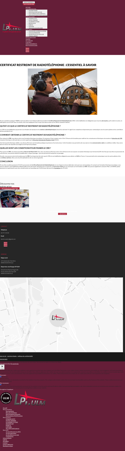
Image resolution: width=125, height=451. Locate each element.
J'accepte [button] (2, 364)
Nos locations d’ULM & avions (38, 15)
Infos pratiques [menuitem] (7, 438)
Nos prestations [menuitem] (7, 409)
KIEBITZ (31, 24)
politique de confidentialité (25, 356)
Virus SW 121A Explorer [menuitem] (12, 428)
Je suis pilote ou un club (36, 34)
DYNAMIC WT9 (33, 18)
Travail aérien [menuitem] (9, 436)
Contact (28, 42)
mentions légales (12, 356)
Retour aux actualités (10, 188)
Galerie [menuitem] (5, 439)
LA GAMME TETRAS (34, 21)
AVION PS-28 (32, 23)
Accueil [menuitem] (5, 408)
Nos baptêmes (33, 10)
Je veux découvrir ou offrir (37, 31)
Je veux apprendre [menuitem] (11, 433)
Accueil (28, 7)
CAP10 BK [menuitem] (9, 427)
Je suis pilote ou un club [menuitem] (12, 435)
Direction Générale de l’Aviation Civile (43, 140)
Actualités (29, 40)
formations (57, 168)
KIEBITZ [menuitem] (8, 425)
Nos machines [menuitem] (7, 417)
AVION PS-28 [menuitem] (9, 424)
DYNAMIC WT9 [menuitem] (10, 419)
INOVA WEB (3, 359)
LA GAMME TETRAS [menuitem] (12, 422)
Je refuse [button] (8, 364)
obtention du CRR (117, 138)
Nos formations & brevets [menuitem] (13, 414)
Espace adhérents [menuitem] (8, 444)
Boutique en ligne (29, 4)
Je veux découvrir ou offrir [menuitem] (13, 432)
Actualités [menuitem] (6, 441)
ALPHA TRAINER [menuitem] (11, 420)
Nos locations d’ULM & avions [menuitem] (14, 416)
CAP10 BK (31, 26)
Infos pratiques (31, 37)
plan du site (3, 356)
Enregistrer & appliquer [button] (6, 389)
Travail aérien (33, 36)
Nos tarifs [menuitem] (5, 430)
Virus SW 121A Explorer (36, 28)
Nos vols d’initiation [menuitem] (11, 412)
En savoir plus (15, 364)
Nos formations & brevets (37, 13)
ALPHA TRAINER (33, 20)
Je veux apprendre (34, 32)
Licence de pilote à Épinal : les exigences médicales (62, 211)
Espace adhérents (29, 2)
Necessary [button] (3, 375)
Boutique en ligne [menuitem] (8, 446)
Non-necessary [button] (4, 383)
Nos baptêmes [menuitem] (10, 411)
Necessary (5, 376)
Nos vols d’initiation (35, 12)
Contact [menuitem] (5, 443)
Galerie (28, 39)
